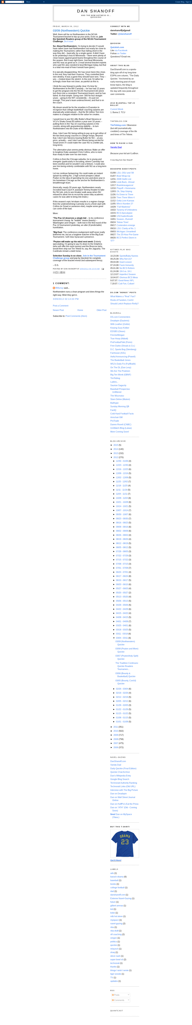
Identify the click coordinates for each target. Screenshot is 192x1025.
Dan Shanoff (96, 11)
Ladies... (114, 382)
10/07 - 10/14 (122, 510)
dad (112, 891)
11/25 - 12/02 (122, 481)
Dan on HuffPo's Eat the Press (124, 804)
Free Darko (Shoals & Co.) (122, 346)
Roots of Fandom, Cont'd (121, 300)
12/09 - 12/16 (122, 473)
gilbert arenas (116, 905)
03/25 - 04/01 (122, 625)
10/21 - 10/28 (122, 502)
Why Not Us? (126, 259)
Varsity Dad (115, 765)
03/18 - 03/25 (122, 630)
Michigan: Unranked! (126, 231)
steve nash (115, 956)
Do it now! (68, 41)
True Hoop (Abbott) (119, 338)
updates (114, 981)
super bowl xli (116, 959)
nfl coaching (116, 934)
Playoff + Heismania (126, 188)
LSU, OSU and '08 (125, 173)
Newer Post (58, 310)
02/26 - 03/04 (122, 689)
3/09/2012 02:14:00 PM (66, 299)
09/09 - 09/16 (122, 527)
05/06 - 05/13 (122, 601)
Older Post (101, 310)
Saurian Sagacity (118, 385)
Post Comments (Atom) (76, 316)
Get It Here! (115, 860)
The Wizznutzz (117, 396)
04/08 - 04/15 (122, 617)
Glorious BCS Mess (129, 277)
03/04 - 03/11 (122, 638)
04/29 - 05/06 (122, 605)
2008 (116, 739)
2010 (116, 731)
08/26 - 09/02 (122, 535)
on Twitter (121, 53)
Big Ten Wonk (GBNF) (120, 375)
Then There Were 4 (126, 197)
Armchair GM (116, 417)
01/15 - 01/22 (122, 713)
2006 (116, 747)
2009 (116, 735)
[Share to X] (59, 272)
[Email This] (54, 272)
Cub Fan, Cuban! (126, 283)
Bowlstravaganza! (125, 185)
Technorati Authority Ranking (123, 783)
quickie (113, 945)
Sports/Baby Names (129, 256)
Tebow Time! (122, 222)
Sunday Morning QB (119, 406)
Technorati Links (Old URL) (122, 786)
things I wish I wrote (119, 970)
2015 (116, 445)
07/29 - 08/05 (122, 551)
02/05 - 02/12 (122, 701)
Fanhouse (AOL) (118, 353)
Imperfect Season (128, 274)
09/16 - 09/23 (122, 523)
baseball (114, 880)
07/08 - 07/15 (122, 564)
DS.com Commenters (120, 317)
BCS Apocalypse (124, 213)
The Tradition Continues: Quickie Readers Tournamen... (126, 666)
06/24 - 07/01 (122, 572)
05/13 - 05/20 (122, 597)
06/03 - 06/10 (122, 584)
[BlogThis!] (56, 272)
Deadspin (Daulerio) (119, 321)
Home (80, 310)
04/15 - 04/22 (122, 613)
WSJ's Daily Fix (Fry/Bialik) (123, 364)
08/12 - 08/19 (122, 543)
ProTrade (114, 421)
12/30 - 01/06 (122, 461)
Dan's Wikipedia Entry (120, 776)
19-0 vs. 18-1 (126, 271)
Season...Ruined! (125, 219)
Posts (116, 995)
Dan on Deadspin (118, 793)
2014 (116, 449)
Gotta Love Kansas (125, 201)
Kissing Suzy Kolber (119, 328)
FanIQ (113, 410)
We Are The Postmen (120, 371)
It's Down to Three (125, 194)
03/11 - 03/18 (122, 634)
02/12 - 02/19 (122, 697)
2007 (116, 743)
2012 (116, 457)
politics (113, 941)
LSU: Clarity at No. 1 (126, 228)
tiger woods (115, 974)
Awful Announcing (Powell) (122, 356)
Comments (119, 1000)
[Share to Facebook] (61, 272)
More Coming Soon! (119, 432)
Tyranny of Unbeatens (127, 210)
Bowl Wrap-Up (123, 176)
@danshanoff (125, 34)
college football (117, 887)
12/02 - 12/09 (122, 477)
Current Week (116, 109)
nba (112, 927)
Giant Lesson (126, 262)
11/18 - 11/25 (122, 486)
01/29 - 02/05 (122, 705)
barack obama (117, 877)
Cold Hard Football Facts (122, 414)
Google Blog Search (119, 779)
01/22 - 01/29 (122, 709)
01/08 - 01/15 (122, 717)
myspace (114, 920)
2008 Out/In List (124, 179)
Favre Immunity (127, 265)
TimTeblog (115, 378)
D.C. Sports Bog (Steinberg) (123, 349)
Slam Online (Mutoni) (120, 399)
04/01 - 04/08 (122, 621)
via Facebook (121, 50)
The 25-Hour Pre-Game (127, 234)
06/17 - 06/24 (122, 576)
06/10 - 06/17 (122, 580)
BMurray (59, 288)
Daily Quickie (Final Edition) (123, 768)
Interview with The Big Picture (124, 790)
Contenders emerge (126, 225)
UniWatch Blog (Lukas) (121, 428)
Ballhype (114, 403)
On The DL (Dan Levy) (120, 367)
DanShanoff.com (118, 761)
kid (111, 909)
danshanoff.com (117, 895)
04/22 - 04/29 (122, 609)
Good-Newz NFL (126, 280)
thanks (113, 967)
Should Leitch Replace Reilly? (124, 304)
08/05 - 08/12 (122, 547)
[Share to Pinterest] (64, 272)
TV (111, 977)
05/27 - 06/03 (122, 588)
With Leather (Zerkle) (120, 324)
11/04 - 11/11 (122, 494)
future (113, 902)
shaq (112, 952)
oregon (113, 938)
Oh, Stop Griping (124, 191)
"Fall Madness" (124, 207)
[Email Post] (102, 269)
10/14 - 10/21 (122, 506)
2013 (116, 453)
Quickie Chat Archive (120, 772)
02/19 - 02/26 (122, 693)
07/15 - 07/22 (122, 560)
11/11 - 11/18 (122, 490)
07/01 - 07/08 (122, 568)
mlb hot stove (116, 916)
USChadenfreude (125, 216)
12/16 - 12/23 (122, 469)
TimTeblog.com (118, 125)
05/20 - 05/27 (122, 593)
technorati (115, 963)
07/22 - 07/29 (122, 555)
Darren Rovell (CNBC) (120, 424)
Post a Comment (60, 306)
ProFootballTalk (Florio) (121, 342)
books (113, 884)
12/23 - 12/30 (122, 465)
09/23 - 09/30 (122, 518)
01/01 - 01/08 (122, 722)
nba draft (114, 931)
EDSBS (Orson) (117, 331)
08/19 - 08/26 (122, 539)
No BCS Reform (127, 268)
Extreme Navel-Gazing (120, 898)
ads (112, 873)
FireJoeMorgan (117, 335)
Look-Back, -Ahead (125, 182)
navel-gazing (116, 923)
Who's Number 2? (125, 204)
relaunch (114, 949)
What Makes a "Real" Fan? (122, 296)
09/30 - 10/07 (122, 514)
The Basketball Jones (120, 360)
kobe (112, 913)
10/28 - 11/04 (122, 498)
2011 (116, 727)
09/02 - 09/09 (122, 531)
